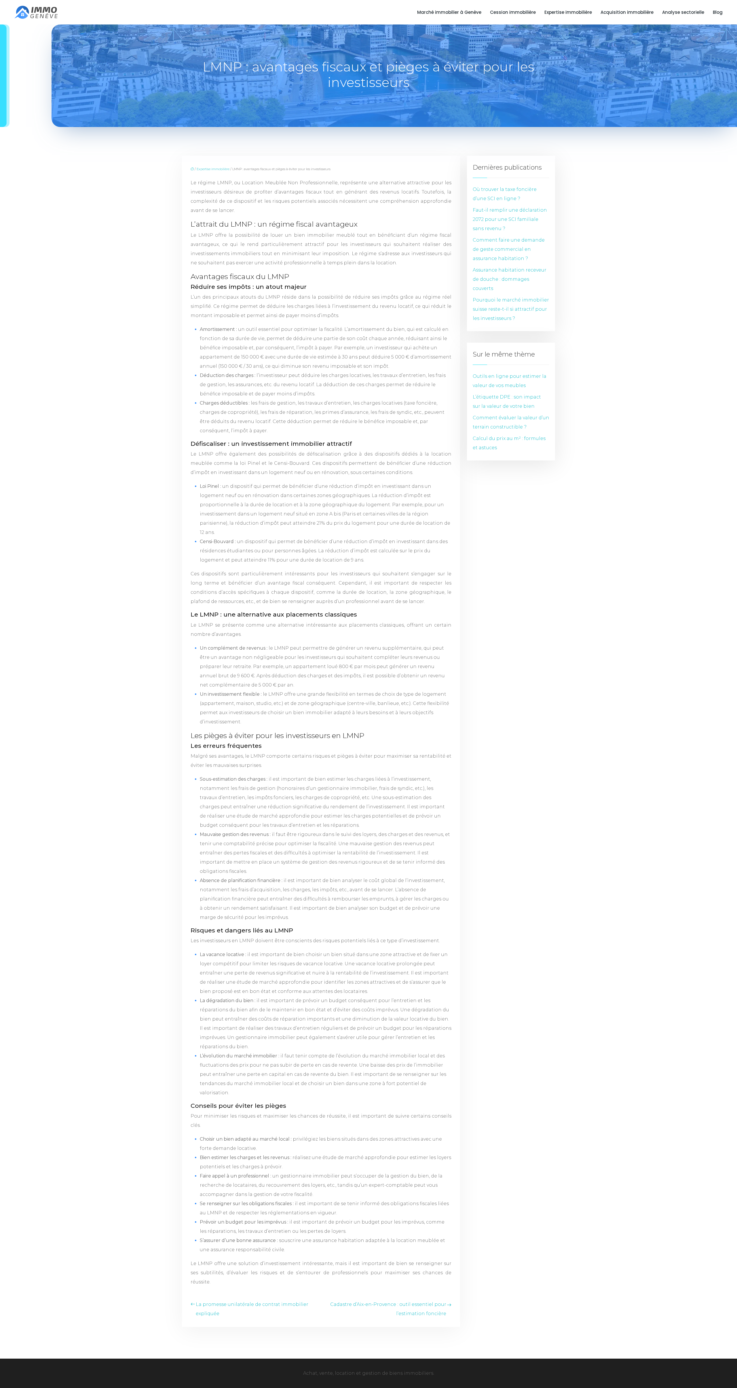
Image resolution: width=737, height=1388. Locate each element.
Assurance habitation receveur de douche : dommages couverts (509, 279)
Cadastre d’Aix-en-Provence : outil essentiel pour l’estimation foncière (388, 1309)
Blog (718, 12)
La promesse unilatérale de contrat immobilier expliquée (252, 1309)
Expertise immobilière (568, 12)
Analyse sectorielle (683, 12)
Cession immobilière (513, 12)
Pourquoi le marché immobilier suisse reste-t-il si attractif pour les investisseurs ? (511, 309)
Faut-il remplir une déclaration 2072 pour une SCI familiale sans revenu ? (510, 219)
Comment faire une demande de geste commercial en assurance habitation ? (509, 249)
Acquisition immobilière (627, 12)
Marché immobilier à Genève (449, 12)
